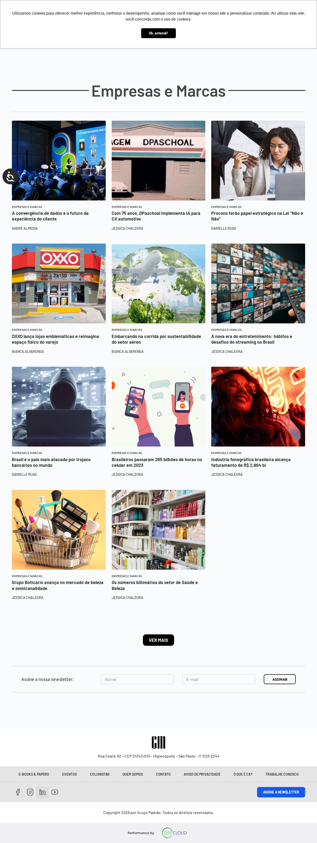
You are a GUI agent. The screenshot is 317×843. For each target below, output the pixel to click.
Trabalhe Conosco (282, 774)
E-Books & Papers (34, 774)
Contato (163, 774)
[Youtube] (55, 792)
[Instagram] (30, 792)
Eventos (69, 774)
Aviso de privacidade (202, 774)
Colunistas (99, 774)
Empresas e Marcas (27, 207)
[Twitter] (42, 792)
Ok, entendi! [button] (158, 33)
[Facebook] (18, 792)
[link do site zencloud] (174, 833)
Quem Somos (133, 774)
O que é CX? (243, 774)
